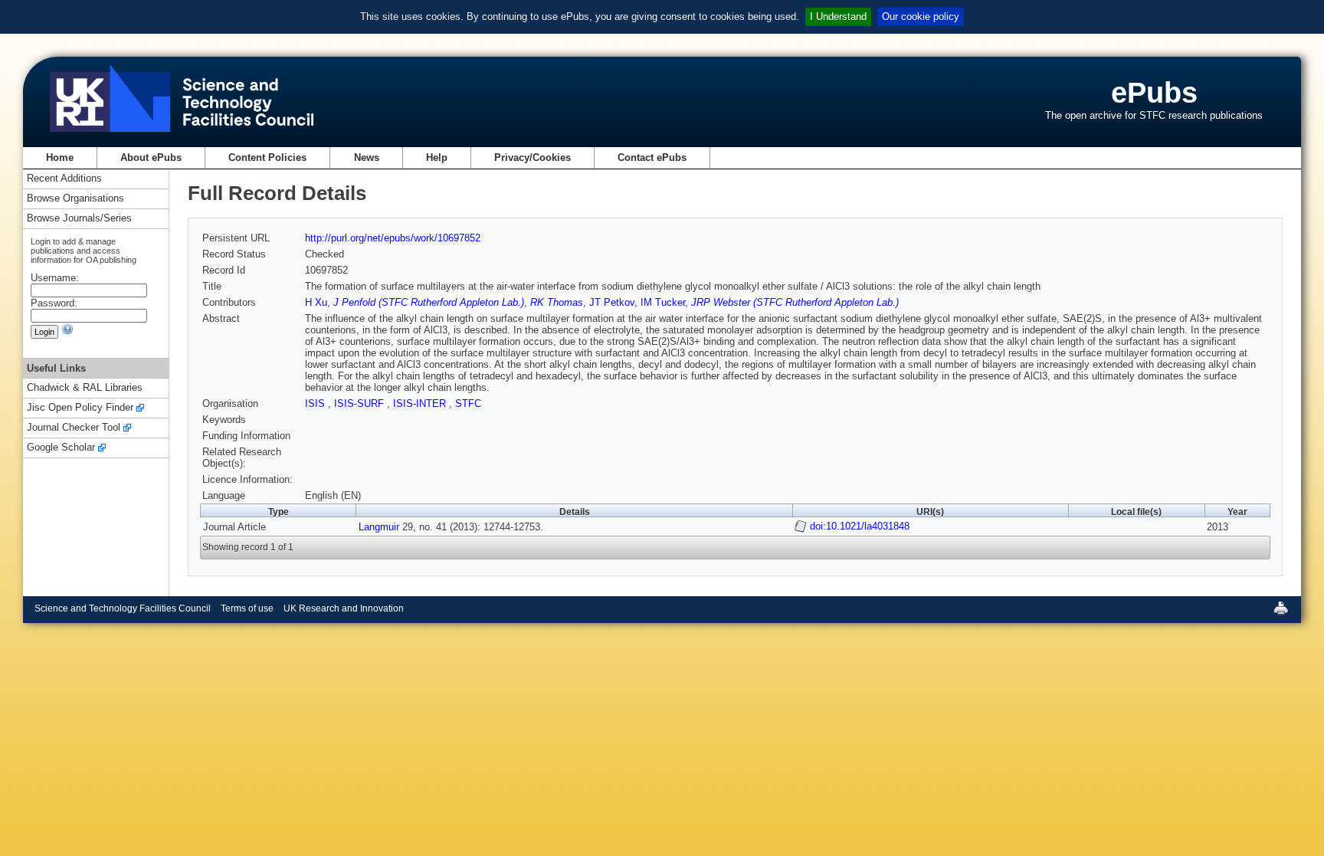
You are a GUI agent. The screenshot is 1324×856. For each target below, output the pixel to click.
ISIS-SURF (360, 403)
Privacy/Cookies (532, 157)
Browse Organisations (75, 199)
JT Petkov (611, 302)
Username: (55, 278)
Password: (54, 303)
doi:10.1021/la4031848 (859, 526)
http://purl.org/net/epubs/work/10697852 (392, 238)
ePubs (1154, 92)
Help (436, 157)
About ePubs (151, 157)
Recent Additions (64, 179)
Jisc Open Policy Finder (80, 408)
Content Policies (267, 157)
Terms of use (247, 608)
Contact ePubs (652, 157)
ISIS (316, 403)
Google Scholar (61, 448)
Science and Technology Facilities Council (122, 608)
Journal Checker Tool (73, 428)
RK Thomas (556, 302)
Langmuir (379, 527)
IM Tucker (663, 302)
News (366, 157)
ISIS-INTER (421, 403)
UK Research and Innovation (343, 608)
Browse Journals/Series (79, 219)
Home (60, 157)
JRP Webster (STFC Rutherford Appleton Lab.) (795, 302)
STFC (468, 403)
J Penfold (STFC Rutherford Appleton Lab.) (428, 302)
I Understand (838, 16)
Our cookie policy (920, 16)
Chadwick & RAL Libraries (85, 388)
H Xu (316, 302)
